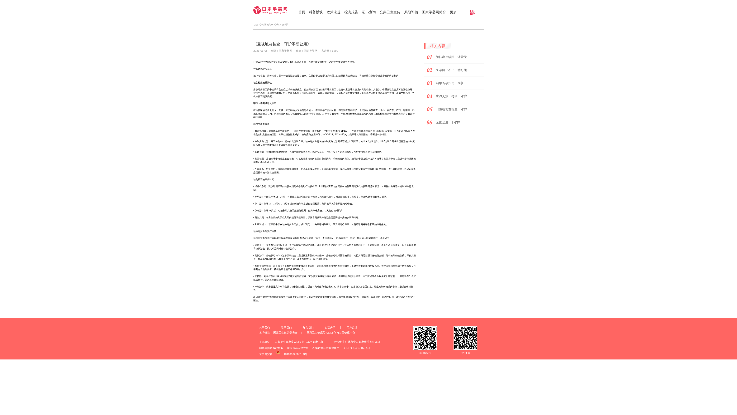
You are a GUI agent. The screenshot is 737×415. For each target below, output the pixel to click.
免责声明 (330, 327)
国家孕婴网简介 (434, 12)
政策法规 (333, 12)
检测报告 (351, 12)
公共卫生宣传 (390, 12)
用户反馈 (352, 327)
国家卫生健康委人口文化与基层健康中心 (331, 332)
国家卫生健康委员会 (285, 332)
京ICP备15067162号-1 (356, 347)
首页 (301, 12)
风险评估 (411, 12)
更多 (453, 12)
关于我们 (264, 327)
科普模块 (316, 12)
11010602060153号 (295, 354)
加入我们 (308, 327)
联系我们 (286, 327)
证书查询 (369, 12)
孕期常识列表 (266, 24)
